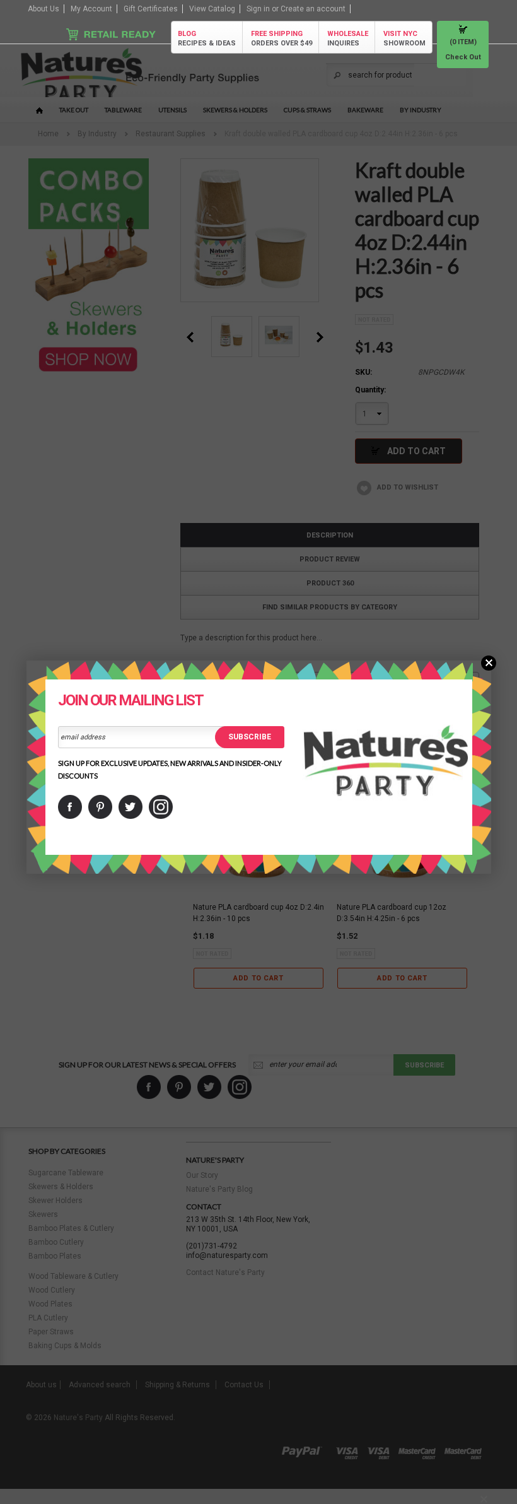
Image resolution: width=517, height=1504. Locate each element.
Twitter (130, 807)
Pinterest (100, 807)
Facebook (70, 807)
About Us (43, 8)
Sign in (258, 8)
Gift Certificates (151, 8)
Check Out (463, 57)
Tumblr (161, 807)
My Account (91, 8)
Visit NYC (404, 38)
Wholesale (347, 38)
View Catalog (212, 8)
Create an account (313, 8)
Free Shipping (281, 38)
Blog (207, 38)
